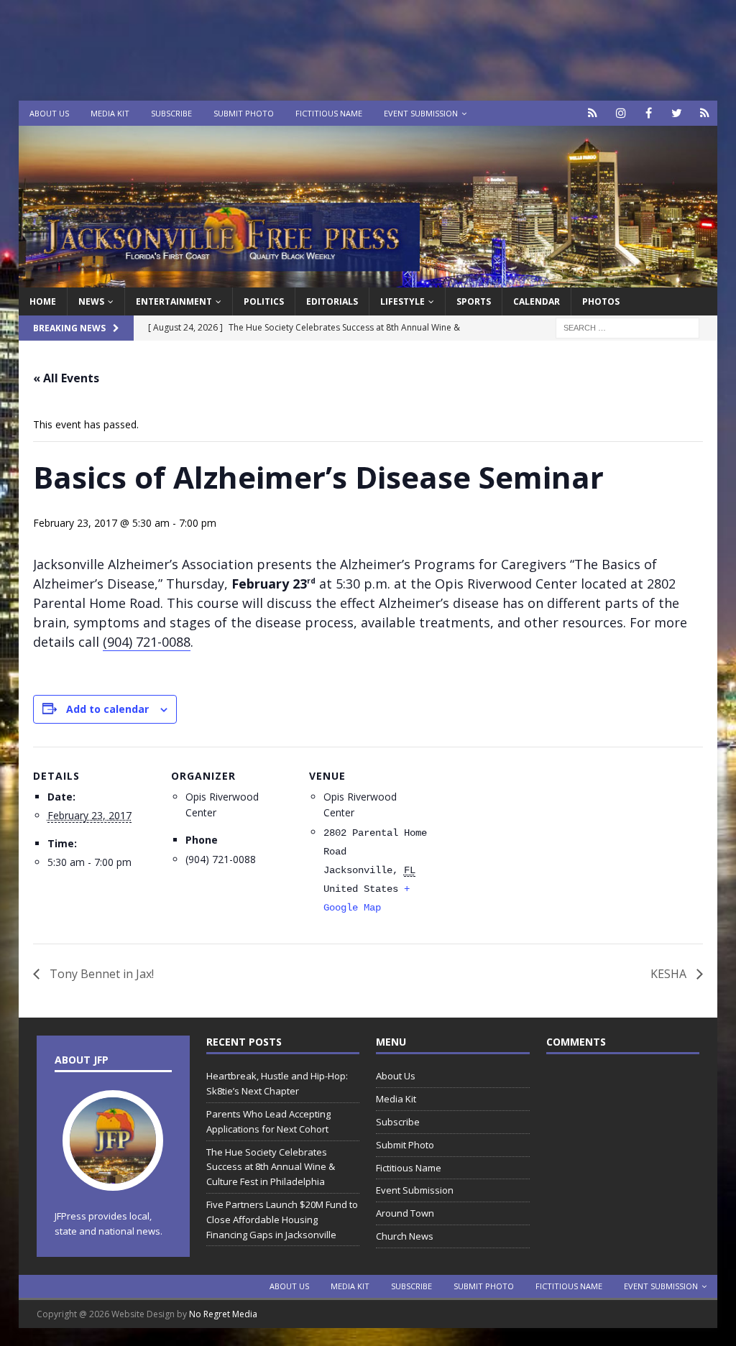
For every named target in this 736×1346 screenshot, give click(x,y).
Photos (601, 301)
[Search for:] (627, 327)
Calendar (536, 301)
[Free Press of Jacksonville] (368, 279)
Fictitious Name (328, 113)
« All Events (66, 378)
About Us (49, 113)
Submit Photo (243, 113)
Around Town (405, 1213)
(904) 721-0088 (146, 641)
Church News (404, 1236)
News (91, 301)
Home (42, 301)
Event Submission (421, 113)
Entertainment (174, 301)
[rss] (704, 113)
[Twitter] (676, 113)
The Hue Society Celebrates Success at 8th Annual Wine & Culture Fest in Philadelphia (270, 1167)
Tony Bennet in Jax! (100, 974)
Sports (473, 301)
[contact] (592, 113)
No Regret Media (223, 1314)
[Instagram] (620, 113)
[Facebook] (648, 113)
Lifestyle (402, 301)
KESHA (669, 974)
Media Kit (110, 113)
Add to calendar (107, 709)
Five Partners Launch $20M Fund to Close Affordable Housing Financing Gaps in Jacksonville (282, 1219)
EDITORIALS (332, 301)
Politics (264, 301)
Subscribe (171, 113)
